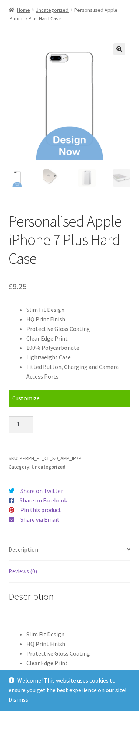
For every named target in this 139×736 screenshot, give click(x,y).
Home (23, 10)
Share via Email (39, 519)
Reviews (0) (23, 571)
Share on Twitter (41, 490)
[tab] (70, 550)
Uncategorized (52, 10)
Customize (26, 398)
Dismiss (18, 699)
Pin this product (40, 510)
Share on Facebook (43, 500)
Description (23, 549)
